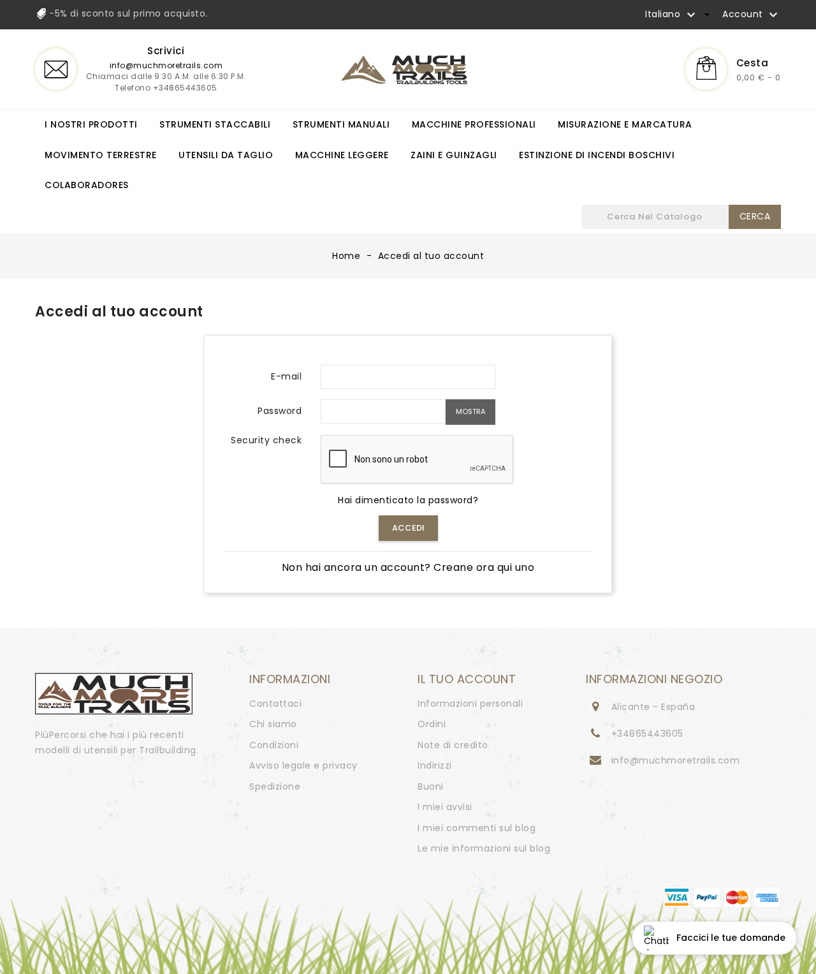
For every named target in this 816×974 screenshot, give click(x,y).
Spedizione (274, 786)
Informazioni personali (470, 703)
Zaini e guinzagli (454, 155)
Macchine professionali (474, 124)
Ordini (432, 724)
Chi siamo (273, 724)
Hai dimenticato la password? (408, 500)
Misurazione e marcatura (625, 124)
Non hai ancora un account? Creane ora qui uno (408, 567)
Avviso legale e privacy (303, 765)
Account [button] (751, 14)
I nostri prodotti (91, 124)
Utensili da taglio (225, 155)
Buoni (431, 786)
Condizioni (273, 745)
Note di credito (453, 745)
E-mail (286, 376)
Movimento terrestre (101, 155)
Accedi (408, 528)
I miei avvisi (445, 807)
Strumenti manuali (341, 124)
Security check (266, 440)
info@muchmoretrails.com (166, 65)
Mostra (470, 411)
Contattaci (275, 703)
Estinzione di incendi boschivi (596, 155)
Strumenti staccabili (214, 124)
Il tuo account (467, 679)
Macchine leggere (342, 155)
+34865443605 (647, 733)
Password (280, 410)
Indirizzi (435, 765)
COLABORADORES (87, 185)
